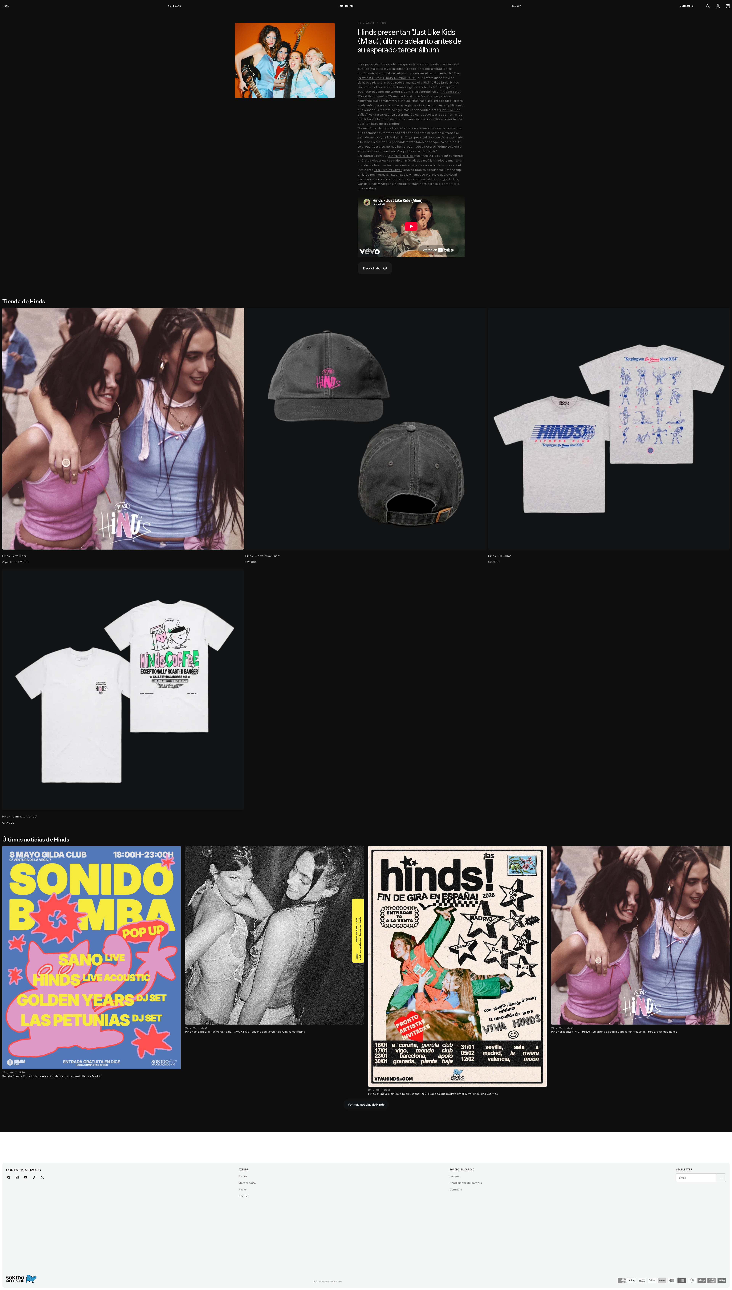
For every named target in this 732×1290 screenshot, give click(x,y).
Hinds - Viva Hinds (14, 556)
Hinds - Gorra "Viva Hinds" (262, 556)
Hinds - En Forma (499, 556)
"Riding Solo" (450, 91)
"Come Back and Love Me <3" (409, 96)
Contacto (455, 1189)
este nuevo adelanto (400, 155)
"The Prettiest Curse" (388, 169)
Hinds (454, 82)
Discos (242, 1176)
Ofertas (243, 1196)
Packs (242, 1189)
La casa (454, 1176)
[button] (708, 6)
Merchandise (247, 1183)
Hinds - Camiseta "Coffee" (19, 816)
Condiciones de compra (465, 1183)
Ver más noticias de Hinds (366, 1104)
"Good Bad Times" (371, 96)
